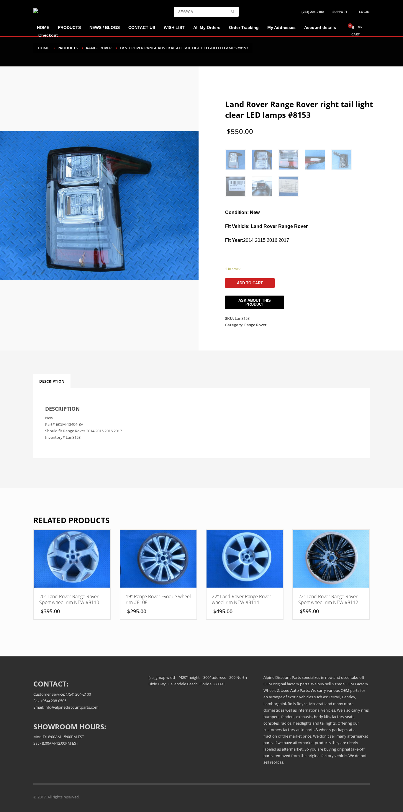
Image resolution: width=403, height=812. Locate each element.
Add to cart (250, 283)
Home (43, 47)
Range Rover (99, 47)
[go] (233, 11)
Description (52, 381)
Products (68, 47)
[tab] (52, 381)
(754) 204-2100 (313, 11)
